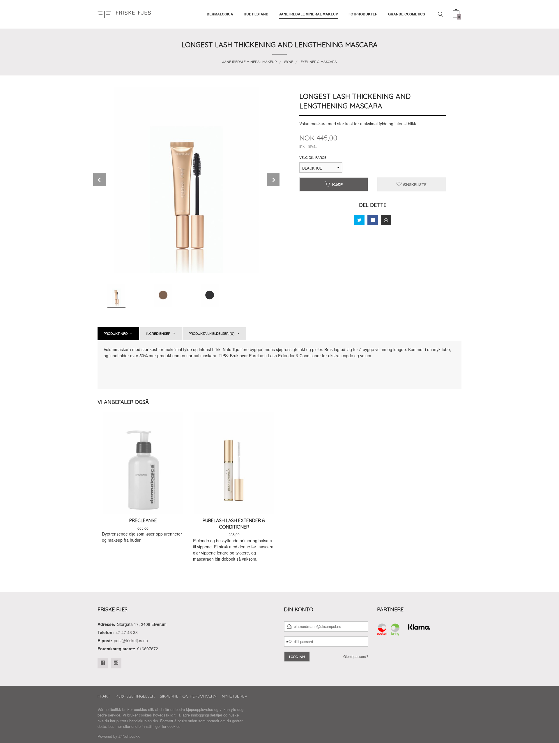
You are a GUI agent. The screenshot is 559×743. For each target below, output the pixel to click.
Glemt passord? (355, 656)
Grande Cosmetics (406, 14)
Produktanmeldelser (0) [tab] (212, 333)
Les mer (115, 726)
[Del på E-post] (386, 220)
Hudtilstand (256, 14)
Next (273, 179)
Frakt (104, 696)
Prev (99, 179)
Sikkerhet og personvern (188, 696)
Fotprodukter (363, 14)
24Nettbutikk (129, 736)
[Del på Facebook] (372, 220)
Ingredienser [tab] (158, 333)
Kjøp (337, 184)
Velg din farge (312, 157)
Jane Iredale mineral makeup (308, 14)
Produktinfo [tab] (116, 333)
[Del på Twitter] (359, 220)
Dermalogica (220, 14)
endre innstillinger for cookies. (156, 726)
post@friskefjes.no (131, 640)
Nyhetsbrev (234, 696)
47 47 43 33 (127, 632)
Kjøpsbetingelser (135, 696)
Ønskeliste (414, 184)
